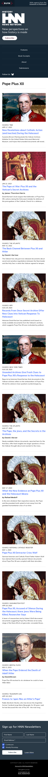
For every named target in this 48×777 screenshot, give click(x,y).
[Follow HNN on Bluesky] (12, 74)
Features (24, 50)
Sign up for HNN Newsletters (24, 766)
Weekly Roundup (12, 747)
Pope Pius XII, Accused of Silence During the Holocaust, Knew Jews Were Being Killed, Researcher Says (22, 611)
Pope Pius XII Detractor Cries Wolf (19, 552)
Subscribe (9, 38)
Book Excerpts (24, 56)
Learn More (29, 752)
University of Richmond (37, 4)
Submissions (24, 68)
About (24, 62)
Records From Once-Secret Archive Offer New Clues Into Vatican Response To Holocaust (23, 313)
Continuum (10, 745)
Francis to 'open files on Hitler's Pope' (21, 699)
